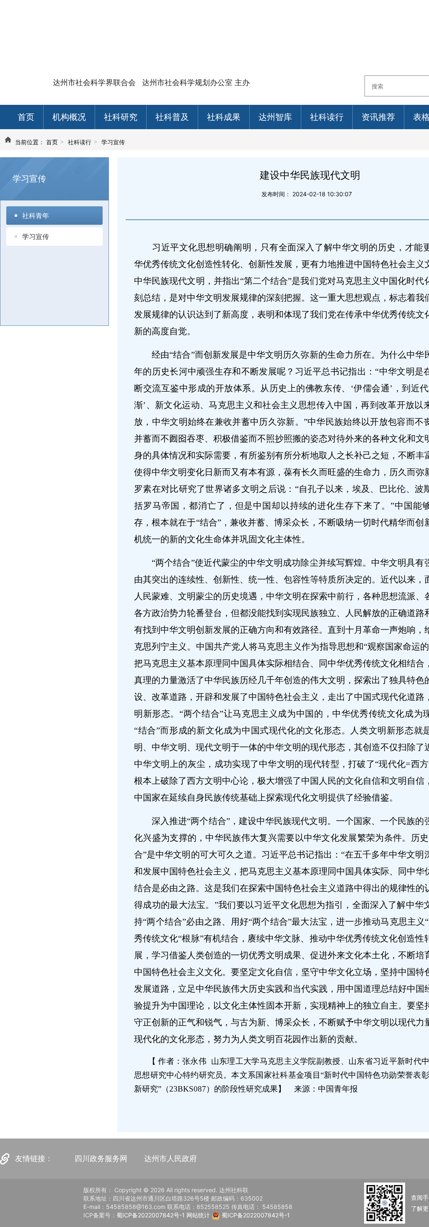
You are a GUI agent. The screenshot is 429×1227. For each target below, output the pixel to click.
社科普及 (172, 117)
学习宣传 (113, 142)
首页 (26, 117)
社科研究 (120, 117)
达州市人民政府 (170, 1158)
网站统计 (198, 1215)
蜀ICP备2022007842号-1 (150, 1215)
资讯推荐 (378, 117)
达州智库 (275, 117)
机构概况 (69, 117)
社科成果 (223, 117)
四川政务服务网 (101, 1158)
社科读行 (327, 117)
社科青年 (35, 215)
